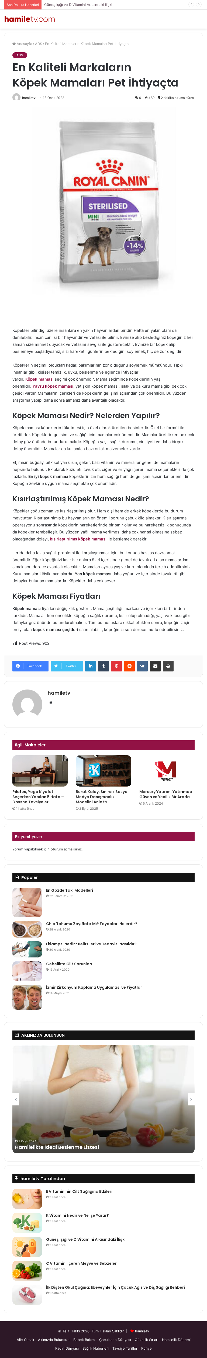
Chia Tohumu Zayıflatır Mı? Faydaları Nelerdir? (91, 923)
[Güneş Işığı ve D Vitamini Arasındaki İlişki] (27, 1247)
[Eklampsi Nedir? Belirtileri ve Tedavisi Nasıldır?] (27, 949)
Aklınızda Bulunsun (54, 1340)
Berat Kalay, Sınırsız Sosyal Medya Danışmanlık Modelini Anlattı (102, 797)
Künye (146, 1348)
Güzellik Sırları (146, 1340)
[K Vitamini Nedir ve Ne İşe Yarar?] (27, 1223)
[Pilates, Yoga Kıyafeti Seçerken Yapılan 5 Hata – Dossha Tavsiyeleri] (40, 771)
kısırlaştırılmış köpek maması (78, 539)
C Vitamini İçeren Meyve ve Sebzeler (81, 1263)
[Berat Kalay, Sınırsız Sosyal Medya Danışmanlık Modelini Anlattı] (103, 771)
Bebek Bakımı (84, 1340)
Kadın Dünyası (67, 1348)
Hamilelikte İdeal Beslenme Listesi (57, 1147)
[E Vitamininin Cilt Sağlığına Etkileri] (27, 1199)
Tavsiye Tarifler (124, 1348)
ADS (38, 44)
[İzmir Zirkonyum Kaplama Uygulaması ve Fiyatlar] (27, 997)
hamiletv (29, 98)
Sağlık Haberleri (95, 1348)
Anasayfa (24, 44)
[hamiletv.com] (29, 19)
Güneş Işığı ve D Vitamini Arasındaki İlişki (78, 4)
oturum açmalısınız (66, 849)
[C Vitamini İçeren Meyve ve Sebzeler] (27, 1271)
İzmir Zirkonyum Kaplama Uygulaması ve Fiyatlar (94, 987)
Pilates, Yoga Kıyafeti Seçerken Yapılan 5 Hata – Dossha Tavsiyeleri (38, 797)
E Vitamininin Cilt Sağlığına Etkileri (79, 1191)
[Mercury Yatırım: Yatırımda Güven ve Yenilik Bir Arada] (167, 771)
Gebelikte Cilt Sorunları (69, 964)
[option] (103, 1099)
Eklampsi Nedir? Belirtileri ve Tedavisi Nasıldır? (91, 944)
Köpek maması (39, 379)
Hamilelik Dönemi (176, 1340)
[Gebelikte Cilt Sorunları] (27, 971)
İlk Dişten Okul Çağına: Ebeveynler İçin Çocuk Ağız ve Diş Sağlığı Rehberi (115, 1287)
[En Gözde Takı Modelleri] (27, 902)
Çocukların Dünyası (115, 1340)
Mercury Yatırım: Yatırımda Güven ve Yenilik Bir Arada (165, 794)
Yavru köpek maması (52, 386)
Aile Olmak (25, 1340)
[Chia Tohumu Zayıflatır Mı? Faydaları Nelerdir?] (27, 929)
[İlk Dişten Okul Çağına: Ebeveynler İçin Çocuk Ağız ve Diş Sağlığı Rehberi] (27, 1295)
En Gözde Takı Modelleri (69, 890)
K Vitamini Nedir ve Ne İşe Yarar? (77, 1215)
